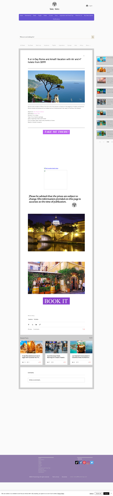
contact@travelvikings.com (80, 476)
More (87, 45)
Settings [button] (92, 493)
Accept (106, 493)
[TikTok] (76, 462)
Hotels (39, 464)
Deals (39, 461)
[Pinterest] (84, 462)
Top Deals (30, 45)
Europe (69, 45)
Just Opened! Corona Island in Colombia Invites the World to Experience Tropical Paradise (81, 356)
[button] (28, 15)
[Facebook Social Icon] (80, 462)
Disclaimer (64, 477)
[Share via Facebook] (28, 324)
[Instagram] (88, 462)
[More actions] (84, 56)
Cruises (40, 465)
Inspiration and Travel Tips (44, 468)
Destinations (41, 459)
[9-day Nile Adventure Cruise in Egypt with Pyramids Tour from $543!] (31, 347)
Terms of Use (56, 477)
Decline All (98, 493)
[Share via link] (40, 324)
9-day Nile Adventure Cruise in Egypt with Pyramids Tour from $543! (31, 356)
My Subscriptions (42, 471)
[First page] (100, 142)
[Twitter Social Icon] (91, 462)
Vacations (46, 45)
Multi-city (38, 45)
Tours (39, 466)
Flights (54, 45)
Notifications (41, 472)
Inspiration (62, 45)
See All (90, 338)
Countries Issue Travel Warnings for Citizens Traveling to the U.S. (56, 356)
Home (39, 458)
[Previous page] (103, 142)
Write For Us (41, 469)
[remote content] (56, 154)
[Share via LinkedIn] (36, 324)
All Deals (22, 45)
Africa (81, 45)
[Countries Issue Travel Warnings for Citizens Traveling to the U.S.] (56, 347)
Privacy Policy (60, 493)
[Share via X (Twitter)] (32, 324)
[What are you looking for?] (92, 37)
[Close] (111, 493)
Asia (75, 45)
